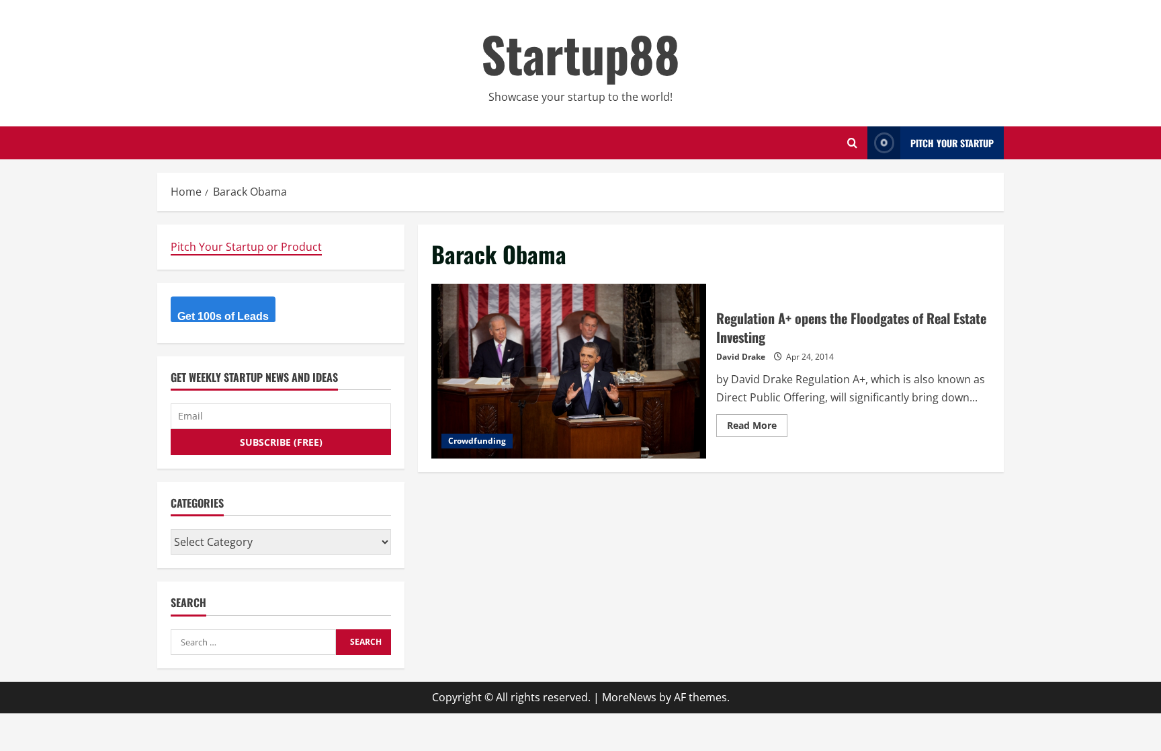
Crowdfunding (477, 440)
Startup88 (580, 53)
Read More (757, 427)
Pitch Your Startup (952, 143)
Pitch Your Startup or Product (246, 246)
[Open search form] (852, 143)
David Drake (740, 356)
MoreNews (629, 697)
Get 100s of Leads (223, 316)
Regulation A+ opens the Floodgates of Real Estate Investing (568, 371)
